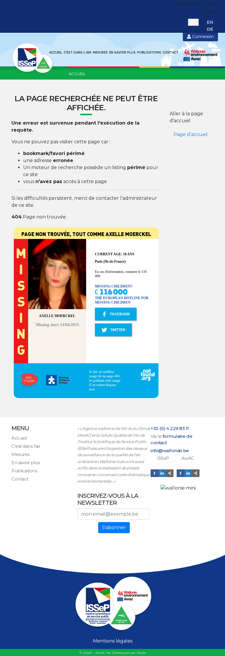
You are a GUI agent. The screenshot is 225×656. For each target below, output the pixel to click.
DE (210, 29)
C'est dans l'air (77, 52)
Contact (170, 52)
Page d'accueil (190, 134)
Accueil (55, 52)
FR (193, 22)
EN (210, 22)
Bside (141, 652)
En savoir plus (122, 52)
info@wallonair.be (170, 450)
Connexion (202, 36)
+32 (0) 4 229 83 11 (170, 428)
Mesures (100, 52)
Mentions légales (112, 641)
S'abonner (114, 527)
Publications (149, 52)
